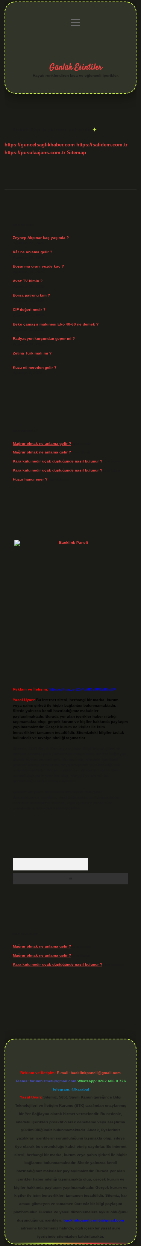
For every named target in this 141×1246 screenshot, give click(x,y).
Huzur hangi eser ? (30, 479)
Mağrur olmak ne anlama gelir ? (42, 443)
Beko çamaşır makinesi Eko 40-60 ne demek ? (56, 324)
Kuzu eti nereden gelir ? (34, 367)
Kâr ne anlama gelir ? (32, 252)
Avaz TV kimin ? (27, 281)
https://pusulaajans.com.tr (35, 152)
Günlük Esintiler (75, 67)
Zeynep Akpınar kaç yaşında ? (41, 238)
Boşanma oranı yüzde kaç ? (38, 266)
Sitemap (76, 152)
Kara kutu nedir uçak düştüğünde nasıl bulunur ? (57, 461)
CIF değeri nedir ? (29, 309)
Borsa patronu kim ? (31, 295)
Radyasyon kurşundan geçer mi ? (44, 338)
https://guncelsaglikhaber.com (40, 145)
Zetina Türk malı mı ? (32, 353)
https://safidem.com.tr (101, 145)
